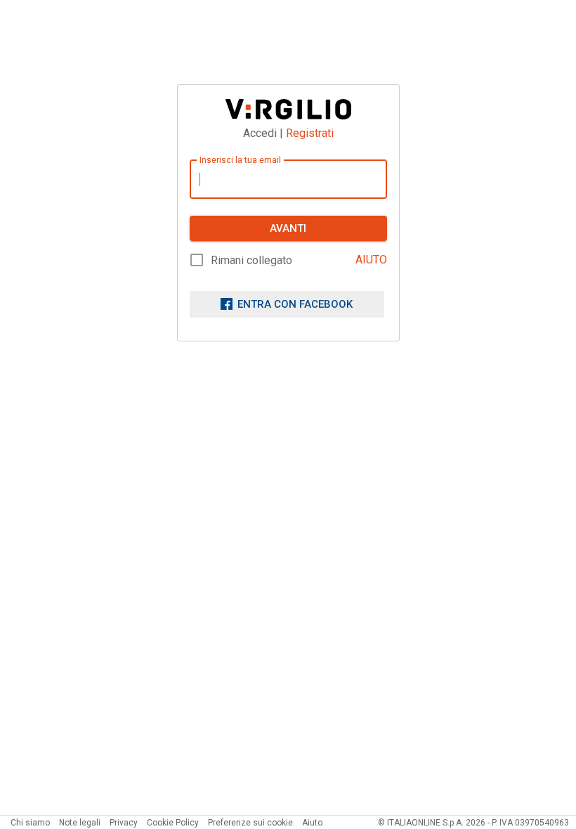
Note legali (79, 823)
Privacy (124, 823)
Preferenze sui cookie (250, 823)
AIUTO (371, 259)
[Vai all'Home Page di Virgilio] (288, 109)
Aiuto (312, 823)
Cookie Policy (173, 823)
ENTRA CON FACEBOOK (295, 304)
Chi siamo (30, 823)
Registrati (310, 133)
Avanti (288, 228)
